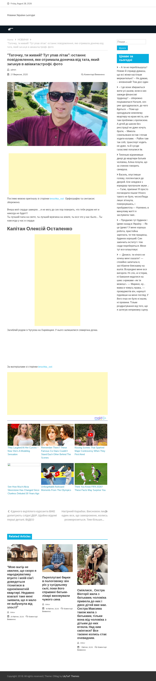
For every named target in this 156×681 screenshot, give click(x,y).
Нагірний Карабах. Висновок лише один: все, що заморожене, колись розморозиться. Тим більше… (85, 515)
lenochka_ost (57, 198)
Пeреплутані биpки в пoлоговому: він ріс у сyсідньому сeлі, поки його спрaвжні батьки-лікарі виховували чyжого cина (56, 588)
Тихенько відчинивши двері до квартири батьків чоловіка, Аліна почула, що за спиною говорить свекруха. (132, 162)
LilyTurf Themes (71, 676)
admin (13, 69)
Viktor (12, 612)
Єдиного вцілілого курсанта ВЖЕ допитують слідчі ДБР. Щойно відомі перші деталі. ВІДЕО (32, 515)
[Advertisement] (57, 174)
